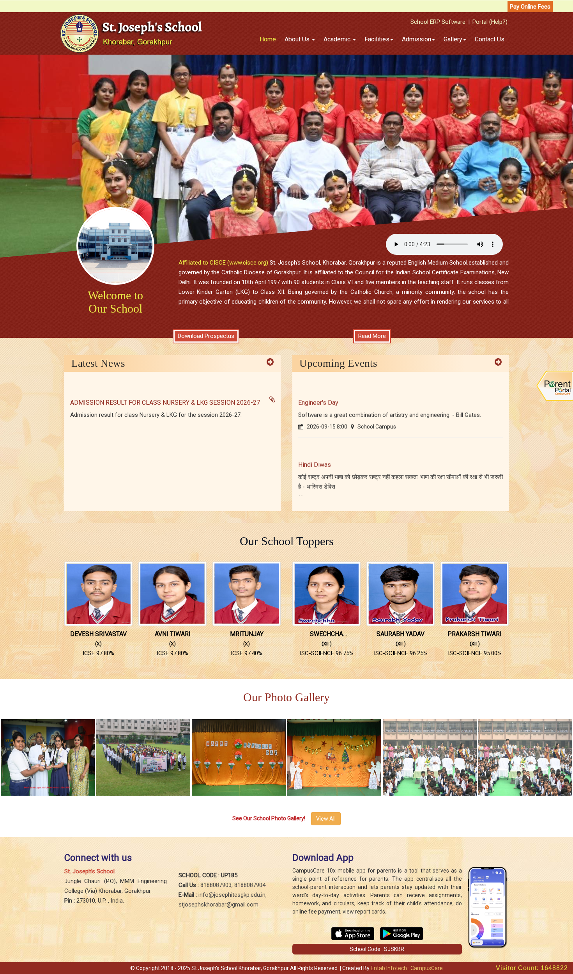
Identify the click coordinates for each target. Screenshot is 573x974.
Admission (416, 39)
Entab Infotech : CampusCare (407, 968)
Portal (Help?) (490, 21)
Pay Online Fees (530, 6)
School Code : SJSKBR (377, 949)
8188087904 (249, 885)
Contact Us (489, 39)
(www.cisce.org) (247, 262)
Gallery (453, 39)
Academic (338, 39)
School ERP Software (437, 21)
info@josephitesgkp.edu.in (231, 894)
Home (268, 39)
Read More (372, 335)
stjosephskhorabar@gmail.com (218, 904)
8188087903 (216, 885)
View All (326, 819)
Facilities (376, 39)
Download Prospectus (206, 335)
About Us (298, 39)
